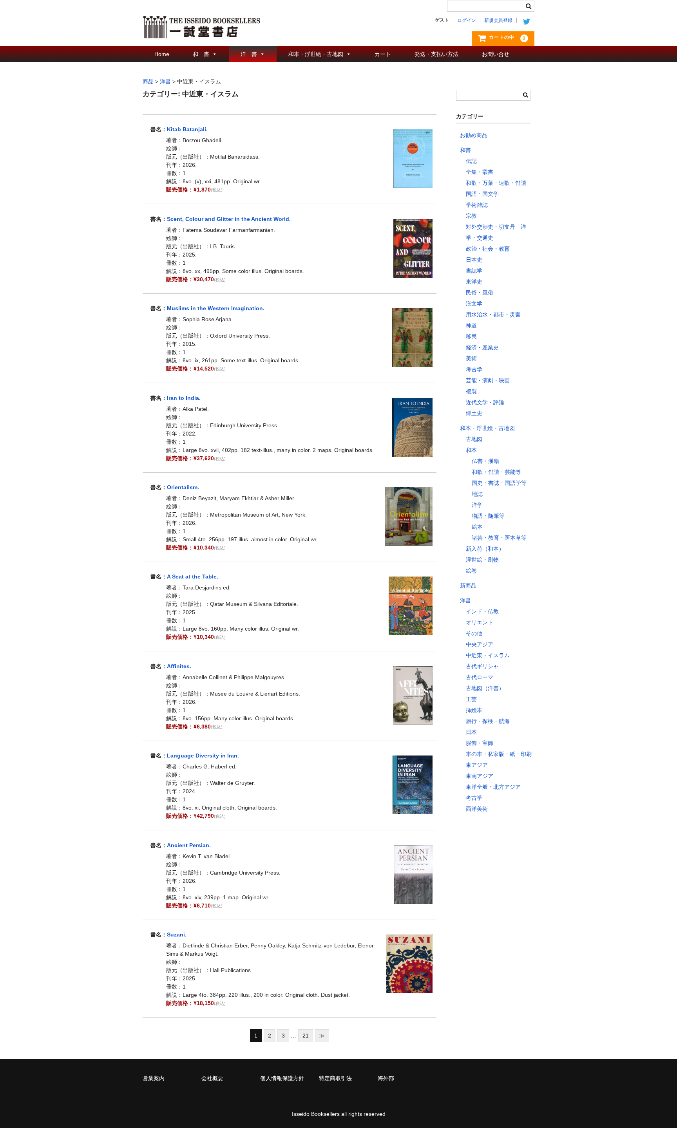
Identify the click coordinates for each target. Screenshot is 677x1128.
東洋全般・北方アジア (493, 787)
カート (383, 54)
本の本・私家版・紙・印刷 (499, 754)
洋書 (465, 600)
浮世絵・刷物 (482, 560)
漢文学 (474, 303)
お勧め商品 (473, 135)
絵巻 (471, 571)
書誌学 (474, 271)
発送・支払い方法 (436, 54)
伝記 (471, 161)
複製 (471, 391)
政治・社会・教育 (488, 249)
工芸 (471, 699)
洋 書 (249, 54)
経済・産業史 (482, 347)
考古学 (474, 369)
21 (305, 1035)
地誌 (477, 494)
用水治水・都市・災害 (493, 314)
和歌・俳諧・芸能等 (496, 472)
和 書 (201, 54)
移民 (471, 336)
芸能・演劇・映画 (488, 380)
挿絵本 (474, 710)
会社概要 (212, 1078)
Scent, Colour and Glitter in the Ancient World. (229, 219)
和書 (465, 150)
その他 (474, 633)
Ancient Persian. (189, 845)
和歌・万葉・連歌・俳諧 (496, 183)
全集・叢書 (479, 172)
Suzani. (176, 934)
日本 (471, 732)
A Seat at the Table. (192, 576)
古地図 (474, 439)
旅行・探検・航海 (488, 721)
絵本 (477, 527)
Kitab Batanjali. (187, 129)
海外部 (386, 1078)
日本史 (474, 260)
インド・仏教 (482, 611)
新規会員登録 (498, 20)
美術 (471, 358)
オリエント (479, 622)
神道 (471, 325)
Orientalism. (183, 487)
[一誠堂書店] (201, 30)
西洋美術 (477, 809)
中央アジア (479, 644)
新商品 (468, 585)
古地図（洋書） (485, 688)
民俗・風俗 (479, 292)
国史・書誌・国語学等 (499, 483)
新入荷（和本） (485, 549)
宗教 (471, 216)
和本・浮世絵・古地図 (315, 54)
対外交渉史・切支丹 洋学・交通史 (496, 232)
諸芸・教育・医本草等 (499, 538)
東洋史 (474, 281)
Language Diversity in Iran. (203, 755)
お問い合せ (495, 54)
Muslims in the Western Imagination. (215, 308)
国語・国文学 (482, 194)
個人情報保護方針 (282, 1078)
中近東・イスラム (488, 655)
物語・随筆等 (488, 516)
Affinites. (179, 666)
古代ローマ (479, 677)
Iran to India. (184, 398)
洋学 (477, 505)
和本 (471, 450)
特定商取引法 (335, 1078)
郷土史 (474, 413)
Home (161, 54)
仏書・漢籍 (485, 461)
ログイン (466, 20)
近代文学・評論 (485, 402)
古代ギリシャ (482, 666)
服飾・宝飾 (479, 743)
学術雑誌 (477, 205)
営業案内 (154, 1078)
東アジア (477, 765)
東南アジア (479, 776)
